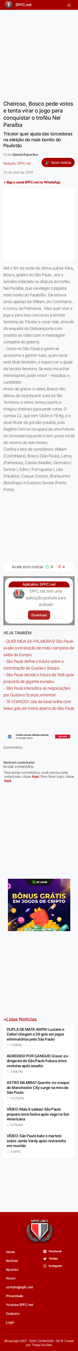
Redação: (17, 163)
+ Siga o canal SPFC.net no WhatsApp (31, 182)
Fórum (10, 1278)
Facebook (55, 1251)
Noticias (12, 1261)
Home (10, 1252)
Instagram (55, 1266)
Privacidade (14, 1296)
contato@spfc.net (19, 1287)
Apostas (12, 1269)
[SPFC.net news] (39, 736)
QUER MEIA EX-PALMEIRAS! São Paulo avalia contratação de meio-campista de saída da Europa (38, 648)
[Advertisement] (39, 52)
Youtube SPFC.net (19, 1305)
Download (39, 615)
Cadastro (13, 1313)
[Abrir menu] (69, 4)
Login (10, 1322)
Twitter (53, 1258)
